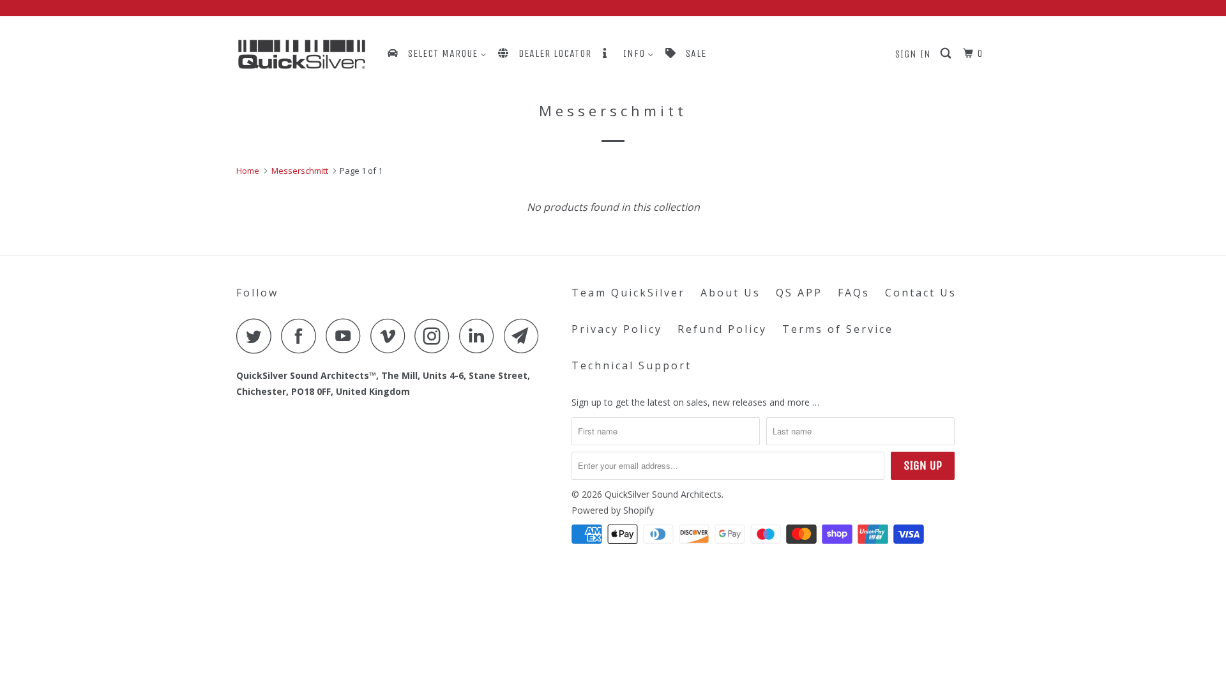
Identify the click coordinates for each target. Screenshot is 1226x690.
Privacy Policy (616, 329)
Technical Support (631, 365)
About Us (730, 293)
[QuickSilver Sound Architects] (301, 54)
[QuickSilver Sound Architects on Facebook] (302, 335)
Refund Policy (722, 329)
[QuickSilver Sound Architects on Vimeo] (391, 335)
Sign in (913, 54)
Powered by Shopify (612, 510)
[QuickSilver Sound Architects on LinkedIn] (480, 335)
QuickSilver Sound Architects (663, 494)
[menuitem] (436, 53)
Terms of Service (837, 329)
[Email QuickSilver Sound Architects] (525, 335)
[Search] (947, 54)
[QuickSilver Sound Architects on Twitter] (257, 335)
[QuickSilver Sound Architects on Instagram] (435, 335)
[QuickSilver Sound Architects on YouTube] (347, 335)
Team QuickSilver (628, 293)
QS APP (799, 293)
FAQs (854, 293)
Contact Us (921, 293)
